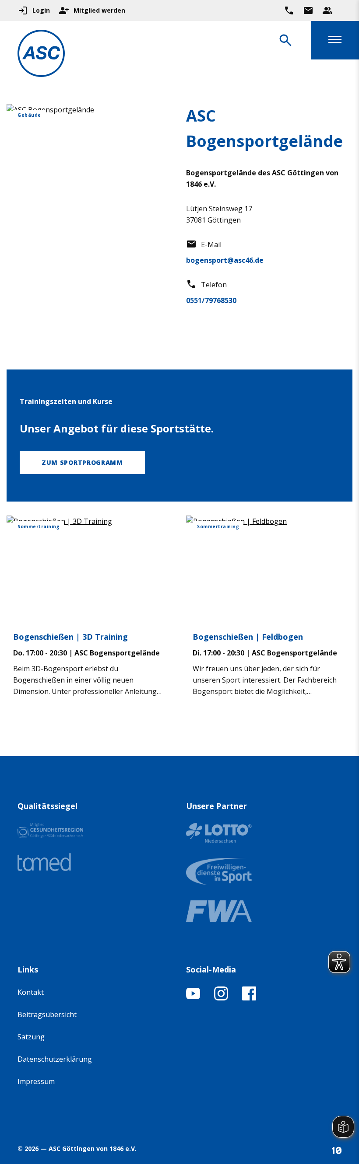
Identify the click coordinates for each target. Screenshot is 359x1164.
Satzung (31, 1037)
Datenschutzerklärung (55, 1059)
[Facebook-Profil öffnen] (249, 998)
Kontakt (31, 992)
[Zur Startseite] (41, 55)
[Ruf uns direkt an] (289, 10)
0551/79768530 (211, 300)
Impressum (36, 1081)
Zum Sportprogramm (82, 462)
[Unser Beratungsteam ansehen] (327, 10)
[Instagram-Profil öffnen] (221, 998)
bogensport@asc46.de (225, 260)
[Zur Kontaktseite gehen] (308, 10)
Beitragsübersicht (47, 1014)
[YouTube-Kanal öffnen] (193, 998)
